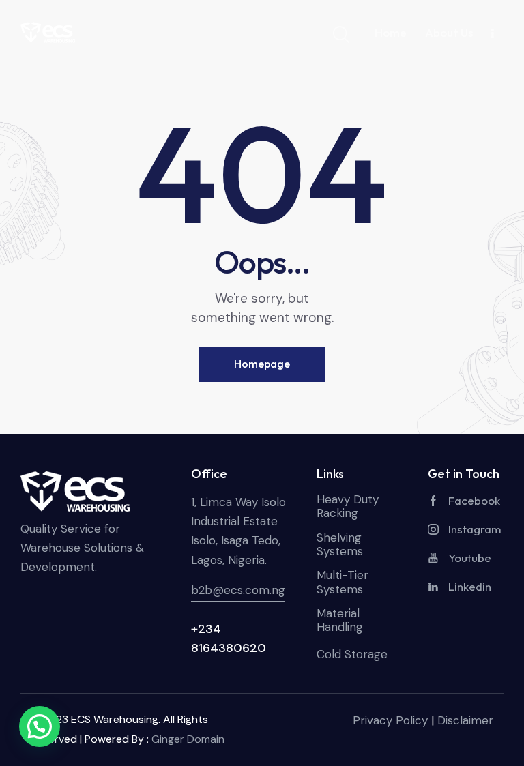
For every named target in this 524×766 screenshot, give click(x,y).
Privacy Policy (390, 720)
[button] (39, 726)
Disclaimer (465, 720)
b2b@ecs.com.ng (238, 590)
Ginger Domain (187, 739)
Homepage (262, 363)
